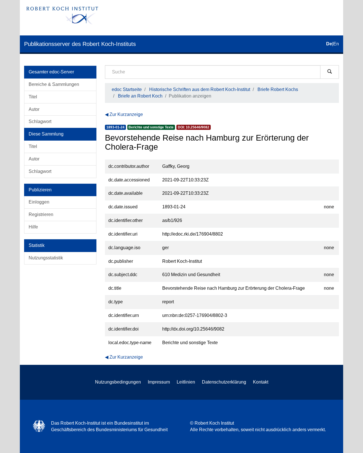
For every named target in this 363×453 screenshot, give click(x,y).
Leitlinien (186, 382)
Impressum (159, 382)
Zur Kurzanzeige (126, 114)
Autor (34, 109)
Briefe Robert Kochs (278, 89)
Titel (33, 96)
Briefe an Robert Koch (140, 96)
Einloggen (39, 202)
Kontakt (260, 382)
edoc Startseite (127, 89)
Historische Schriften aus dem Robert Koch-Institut (199, 89)
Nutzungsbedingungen (118, 382)
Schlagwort (40, 121)
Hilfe (33, 227)
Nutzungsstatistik (46, 257)
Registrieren (41, 214)
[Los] (329, 72)
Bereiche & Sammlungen (54, 84)
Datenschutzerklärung (224, 382)
